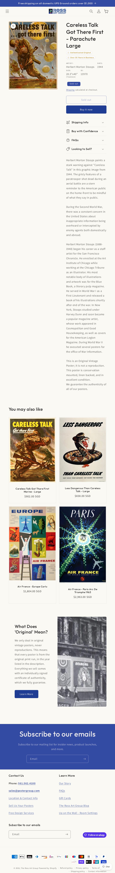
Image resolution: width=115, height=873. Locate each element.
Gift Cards (65, 798)
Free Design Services (21, 813)
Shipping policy (78, 871)
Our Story (65, 783)
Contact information (97, 871)
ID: (82, 70)
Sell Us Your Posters (21, 805)
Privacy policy (82, 868)
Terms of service (99, 868)
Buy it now (86, 109)
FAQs (62, 790)
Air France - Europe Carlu (32, 586)
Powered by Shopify (48, 868)
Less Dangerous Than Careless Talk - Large (82, 490)
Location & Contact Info (23, 798)
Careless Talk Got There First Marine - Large (32, 490)
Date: (100, 63)
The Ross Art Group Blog (74, 805)
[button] (7, 11)
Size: (68, 70)
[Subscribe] (84, 759)
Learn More (26, 694)
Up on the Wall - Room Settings (78, 813)
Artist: (69, 63)
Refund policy (66, 868)
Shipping (70, 89)
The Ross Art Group (29, 868)
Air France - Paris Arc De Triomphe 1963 (82, 591)
